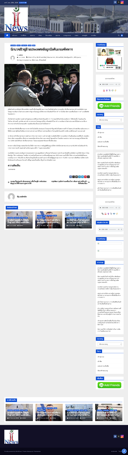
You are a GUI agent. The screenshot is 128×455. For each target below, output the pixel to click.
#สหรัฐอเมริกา (68, 57)
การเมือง (93, 35)
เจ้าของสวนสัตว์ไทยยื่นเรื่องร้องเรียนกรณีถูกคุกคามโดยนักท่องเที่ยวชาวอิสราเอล (109, 322)
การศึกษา (23, 35)
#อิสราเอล (35, 60)
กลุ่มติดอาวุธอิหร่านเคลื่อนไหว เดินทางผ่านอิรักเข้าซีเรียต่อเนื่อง (69, 182)
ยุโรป (44, 215)
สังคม (40, 35)
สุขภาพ (58, 35)
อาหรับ (29, 45)
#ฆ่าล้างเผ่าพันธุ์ (41, 57)
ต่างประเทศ (13, 45)
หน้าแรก (14, 35)
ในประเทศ (121, 451)
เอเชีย (34, 45)
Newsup (29, 451)
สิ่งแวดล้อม (49, 35)
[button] (118, 35)
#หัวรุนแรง (77, 57)
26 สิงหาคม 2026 (44, 418)
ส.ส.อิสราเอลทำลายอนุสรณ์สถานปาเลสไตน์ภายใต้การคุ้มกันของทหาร (78, 222)
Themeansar (37, 451)
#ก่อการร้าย (32, 57)
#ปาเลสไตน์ (59, 57)
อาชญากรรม (67, 35)
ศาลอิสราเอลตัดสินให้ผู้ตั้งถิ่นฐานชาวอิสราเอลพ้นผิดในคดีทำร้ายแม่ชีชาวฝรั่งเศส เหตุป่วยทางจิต (109, 156)
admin (21, 55)
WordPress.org (103, 146)
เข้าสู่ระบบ (101, 132)
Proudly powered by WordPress (13, 451)
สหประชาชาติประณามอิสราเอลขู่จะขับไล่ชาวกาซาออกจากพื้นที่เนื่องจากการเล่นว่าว (109, 181)
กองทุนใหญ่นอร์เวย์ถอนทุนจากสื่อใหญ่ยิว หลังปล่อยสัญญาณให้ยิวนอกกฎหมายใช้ (28, 182)
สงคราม (32, 35)
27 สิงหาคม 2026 (14, 418)
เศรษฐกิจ (84, 35)
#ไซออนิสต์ (42, 60)
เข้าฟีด (100, 137)
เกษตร (76, 35)
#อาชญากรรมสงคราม (24, 60)
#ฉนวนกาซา (51, 57)
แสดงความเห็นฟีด (103, 142)
